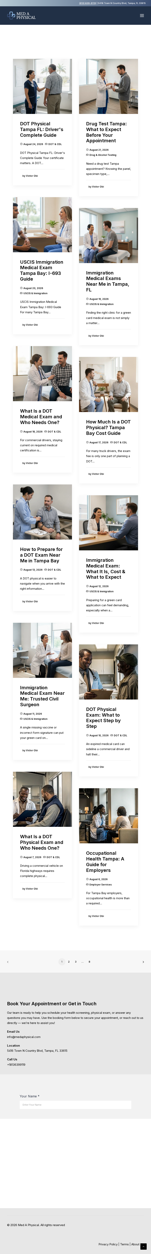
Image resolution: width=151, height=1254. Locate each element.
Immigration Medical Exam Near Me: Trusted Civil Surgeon (42, 696)
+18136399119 (16, 1064)
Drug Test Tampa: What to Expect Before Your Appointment (106, 132)
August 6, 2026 (98, 879)
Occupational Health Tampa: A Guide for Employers (105, 861)
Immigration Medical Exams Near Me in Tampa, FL (107, 281)
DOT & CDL (55, 144)
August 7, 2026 (32, 857)
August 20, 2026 (33, 288)
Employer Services (100, 884)
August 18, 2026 (32, 431)
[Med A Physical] (21, 15)
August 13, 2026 (32, 569)
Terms (124, 1244)
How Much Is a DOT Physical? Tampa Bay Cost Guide (108, 427)
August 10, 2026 (99, 735)
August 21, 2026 (99, 149)
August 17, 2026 (98, 442)
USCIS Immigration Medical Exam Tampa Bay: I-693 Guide (41, 270)
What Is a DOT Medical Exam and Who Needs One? (41, 416)
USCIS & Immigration (35, 293)
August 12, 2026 (99, 586)
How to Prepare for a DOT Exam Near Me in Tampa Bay (41, 555)
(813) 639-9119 (87, 3)
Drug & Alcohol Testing (102, 154)
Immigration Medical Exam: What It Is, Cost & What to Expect (105, 568)
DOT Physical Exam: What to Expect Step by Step (103, 717)
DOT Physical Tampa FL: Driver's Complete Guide (41, 129)
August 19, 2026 (99, 299)
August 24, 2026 (33, 144)
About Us (137, 1244)
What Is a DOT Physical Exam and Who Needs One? (41, 842)
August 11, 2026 (32, 713)
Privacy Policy (108, 1244)
